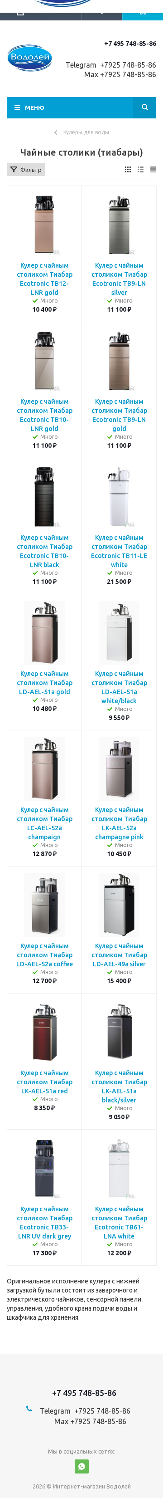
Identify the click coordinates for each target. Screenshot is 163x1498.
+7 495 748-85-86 (130, 43)
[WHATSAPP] (82, 1466)
